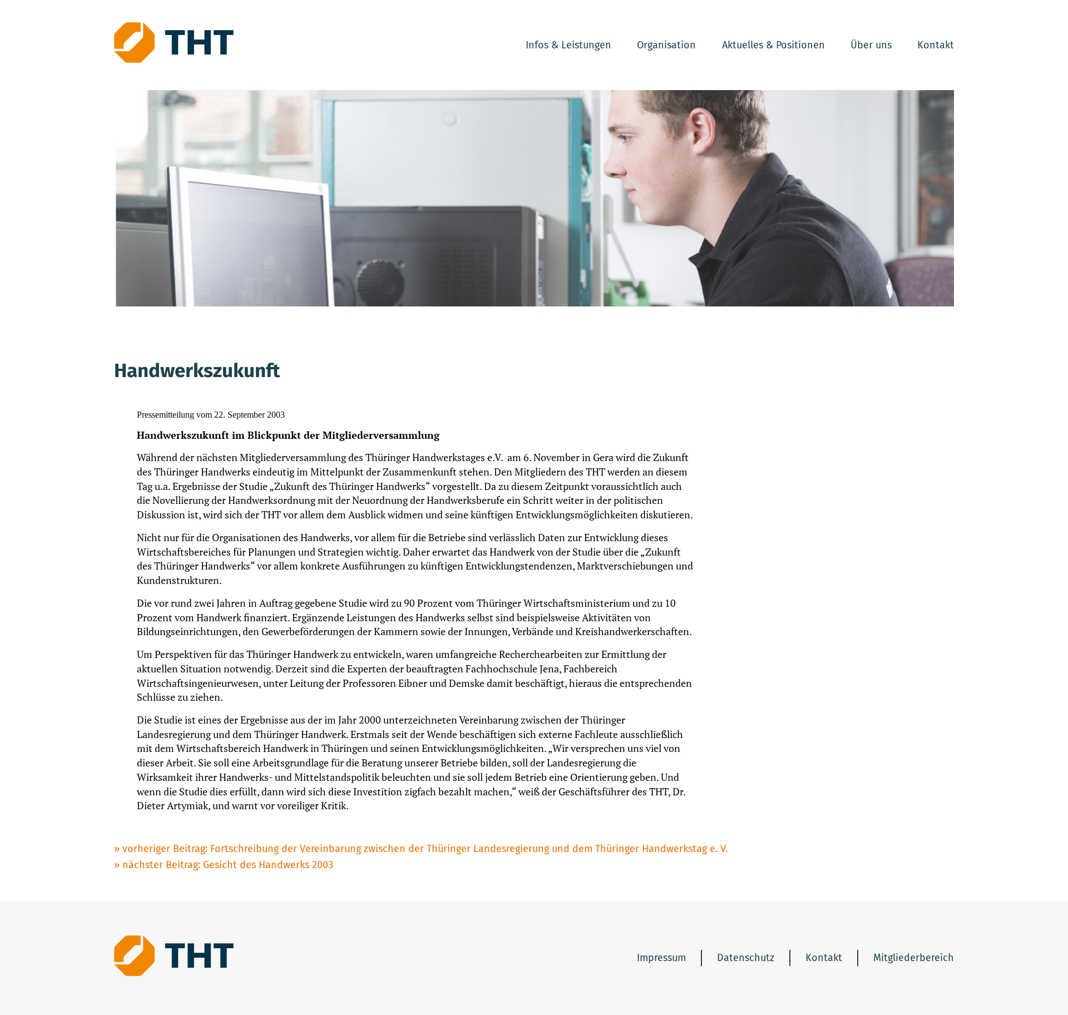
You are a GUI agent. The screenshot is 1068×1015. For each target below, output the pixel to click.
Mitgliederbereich (913, 958)
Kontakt (935, 45)
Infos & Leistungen (568, 45)
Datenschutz (745, 958)
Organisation (666, 45)
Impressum (661, 958)
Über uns (871, 45)
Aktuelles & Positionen (773, 45)
